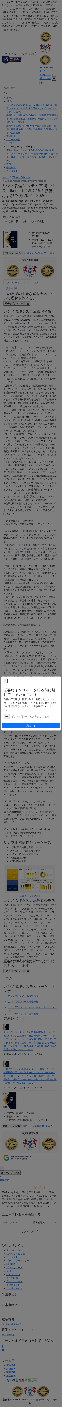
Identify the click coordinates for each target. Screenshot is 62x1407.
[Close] (6, 681)
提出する (31, 725)
